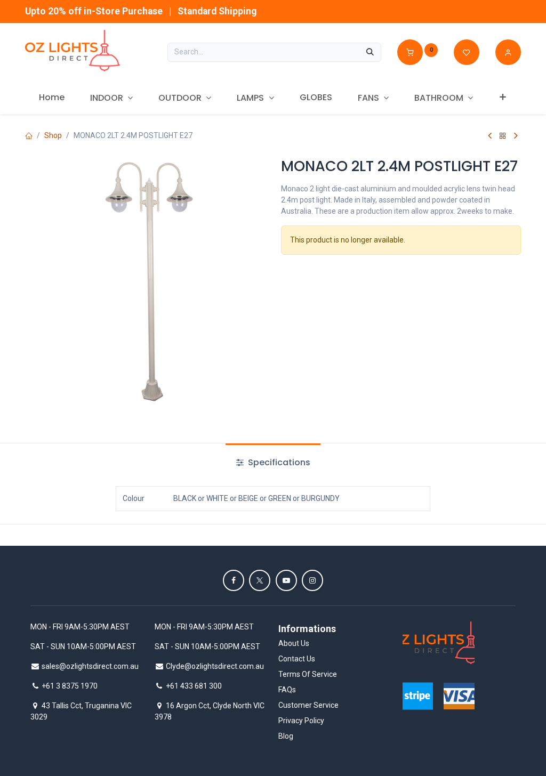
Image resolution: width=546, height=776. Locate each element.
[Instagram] (312, 580)
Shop (53, 135)
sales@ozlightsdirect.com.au (90, 666)
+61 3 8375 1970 (70, 686)
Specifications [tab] (278, 462)
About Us (293, 643)
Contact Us (296, 658)
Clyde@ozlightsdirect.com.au (215, 666)
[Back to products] (502, 135)
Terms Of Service (307, 674)
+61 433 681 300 (194, 686)
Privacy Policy (301, 720)
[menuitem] (51, 97)
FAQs (287, 689)
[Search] (370, 52)
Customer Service (308, 705)
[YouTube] (286, 580)
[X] (259, 580)
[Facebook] (233, 580)
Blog (285, 736)
